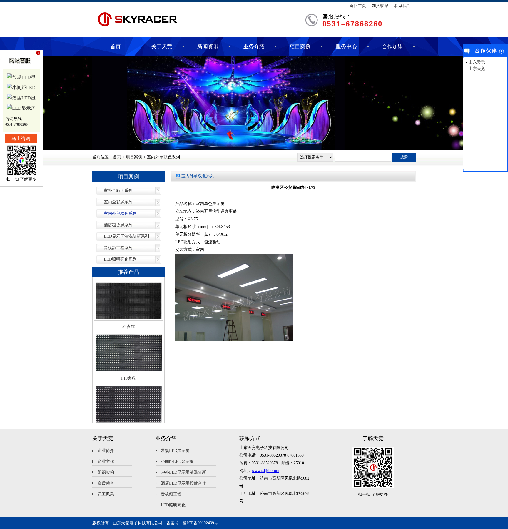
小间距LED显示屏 (177, 461)
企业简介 (106, 450)
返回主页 (358, 6)
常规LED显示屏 (175, 450)
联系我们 (402, 6)
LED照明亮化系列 (120, 259)
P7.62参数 (129, 414)
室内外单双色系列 (120, 213)
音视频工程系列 (118, 248)
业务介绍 (254, 46)
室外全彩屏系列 (118, 190)
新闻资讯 (207, 46)
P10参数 (128, 362)
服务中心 (346, 46)
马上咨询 (20, 138)
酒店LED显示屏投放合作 (183, 483)
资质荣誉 (106, 483)
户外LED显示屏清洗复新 (183, 472)
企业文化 (106, 461)
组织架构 (106, 472)
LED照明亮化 (173, 505)
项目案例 (300, 46)
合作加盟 (392, 46)
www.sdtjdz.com (265, 470)
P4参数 (128, 311)
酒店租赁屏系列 (118, 225)
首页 (115, 46)
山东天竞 (477, 62)
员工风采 (106, 494)
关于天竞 (161, 46)
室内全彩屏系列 (118, 202)
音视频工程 (171, 494)
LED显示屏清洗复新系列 (126, 236)
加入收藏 (380, 6)
